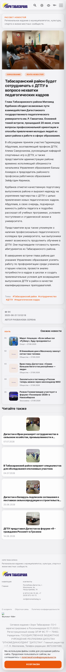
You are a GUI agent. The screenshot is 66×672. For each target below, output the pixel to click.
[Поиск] (35, 5)
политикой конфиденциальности (38, 657)
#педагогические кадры (27, 299)
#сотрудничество (47, 296)
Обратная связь (22, 609)
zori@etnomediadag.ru (32, 599)
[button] (61, 5)
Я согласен (33, 664)
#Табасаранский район (25, 296)
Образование (14, 74)
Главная (5, 586)
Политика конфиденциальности (45, 609)
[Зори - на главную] (15, 5)
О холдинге (7, 609)
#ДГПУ (9, 299)
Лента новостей (35, 74)
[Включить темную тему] (42, 5)
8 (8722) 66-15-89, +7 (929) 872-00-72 (32, 594)
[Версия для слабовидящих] (48, 5)
